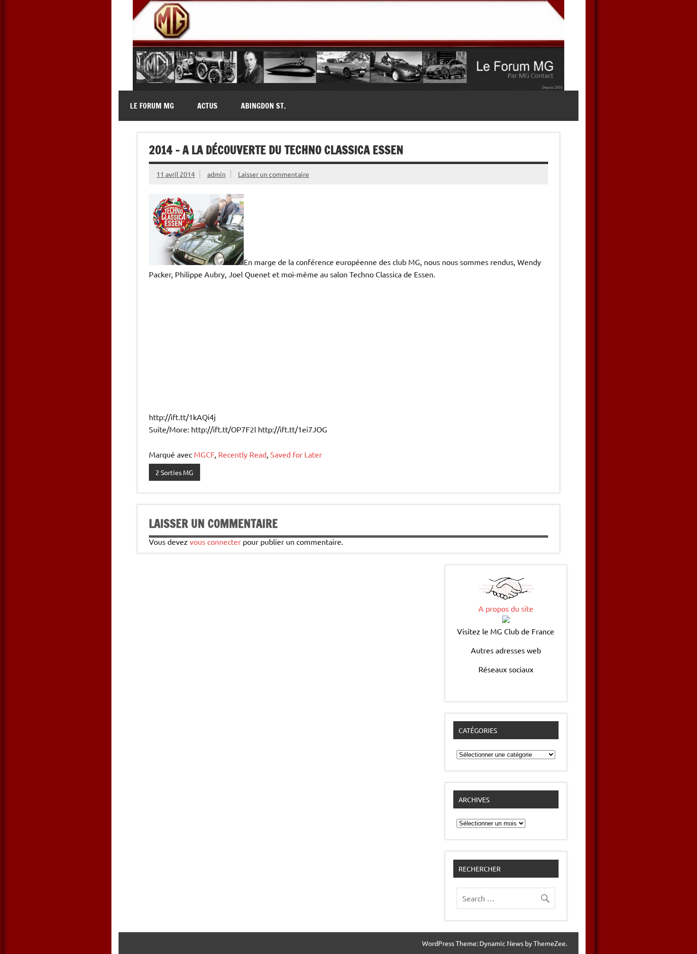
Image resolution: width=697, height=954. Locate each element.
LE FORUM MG (152, 106)
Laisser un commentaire (273, 174)
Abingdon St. (263, 106)
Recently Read (242, 454)
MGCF (204, 454)
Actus (207, 106)
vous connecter (215, 541)
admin (216, 174)
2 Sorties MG (174, 472)
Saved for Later (296, 454)
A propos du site (505, 608)
